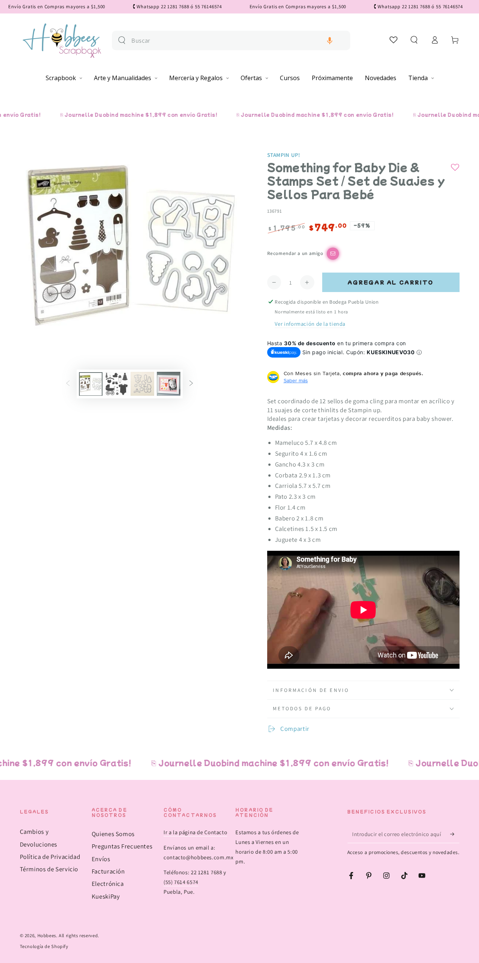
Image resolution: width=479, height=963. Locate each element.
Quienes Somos (113, 834)
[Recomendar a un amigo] (332, 253)
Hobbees (46, 935)
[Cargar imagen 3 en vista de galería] (142, 384)
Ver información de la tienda (310, 323)
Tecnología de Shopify (44, 946)
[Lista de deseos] (394, 39)
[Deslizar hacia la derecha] (191, 383)
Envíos (101, 859)
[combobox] (237, 41)
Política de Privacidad (50, 857)
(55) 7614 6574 (181, 881)
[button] (329, 41)
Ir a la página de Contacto (195, 832)
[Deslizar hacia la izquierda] (67, 383)
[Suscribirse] (454, 833)
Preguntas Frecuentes (122, 846)
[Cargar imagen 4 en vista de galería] (168, 384)
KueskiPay (106, 896)
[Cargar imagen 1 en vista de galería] (91, 384)
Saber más (296, 380)
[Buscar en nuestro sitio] (122, 40)
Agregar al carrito (391, 282)
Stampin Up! (283, 154)
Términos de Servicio (49, 869)
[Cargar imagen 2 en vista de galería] (116, 384)
